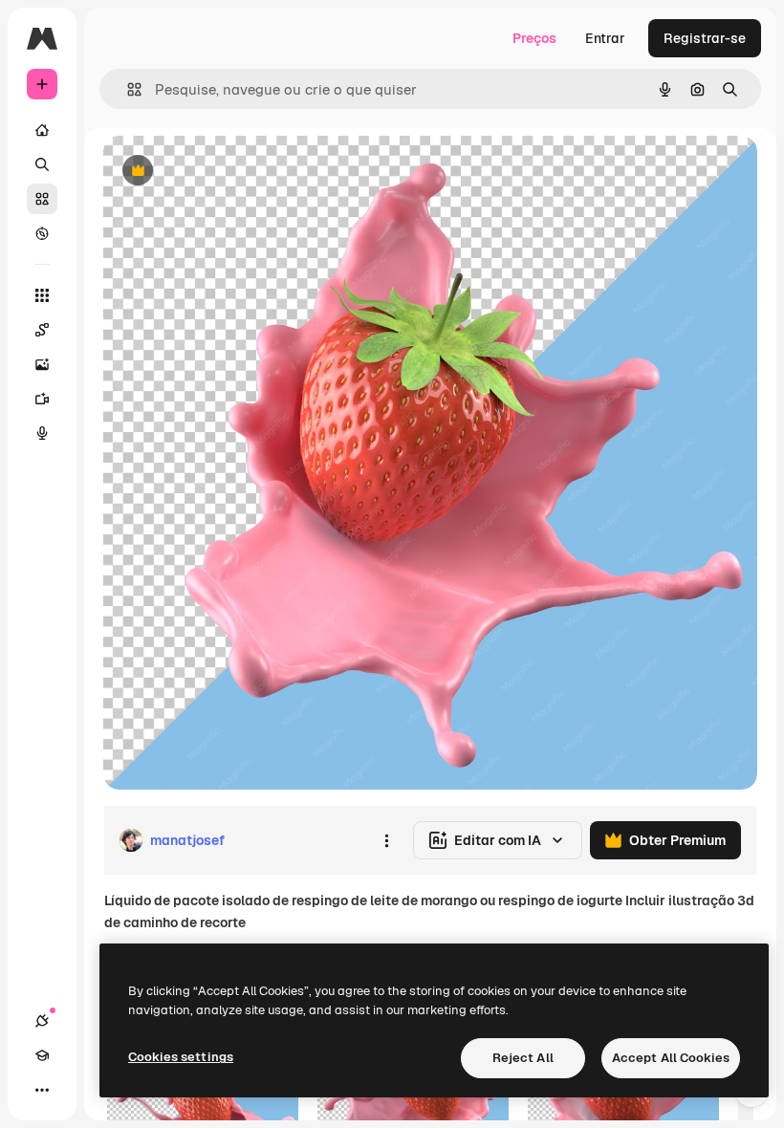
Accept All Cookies (671, 1058)
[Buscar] (42, 164)
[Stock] (42, 199)
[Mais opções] (386, 840)
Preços (534, 38)
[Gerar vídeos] (42, 398)
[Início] (42, 130)
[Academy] (42, 1055)
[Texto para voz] (42, 433)
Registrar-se (705, 38)
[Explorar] (42, 233)
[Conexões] (42, 1021)
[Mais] (42, 1089)
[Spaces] (42, 330)
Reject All (523, 1058)
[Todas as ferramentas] (42, 295)
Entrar (605, 38)
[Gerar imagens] (42, 364)
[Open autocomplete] (126, 89)
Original (225, 172)
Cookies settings (180, 1057)
